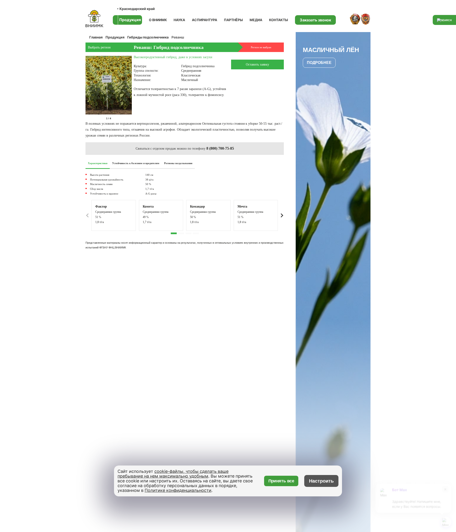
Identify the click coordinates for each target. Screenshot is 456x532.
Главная (96, 37)
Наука (179, 20)
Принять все (281, 480)
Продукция (114, 37)
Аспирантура (204, 20)
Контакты (278, 20)
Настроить (321, 481)
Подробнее (319, 63)
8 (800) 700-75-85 (220, 148)
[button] (131, 118)
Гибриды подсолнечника (148, 37)
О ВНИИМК (158, 20)
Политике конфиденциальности (178, 490)
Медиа (256, 20)
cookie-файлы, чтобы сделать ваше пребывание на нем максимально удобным (173, 474)
